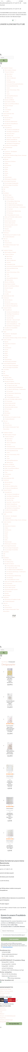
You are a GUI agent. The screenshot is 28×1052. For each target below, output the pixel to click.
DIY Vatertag (9, 213)
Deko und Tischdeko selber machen (13, 217)
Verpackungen (8, 177)
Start (3, 661)
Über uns (5, 238)
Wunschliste (6, 246)
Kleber (6, 169)
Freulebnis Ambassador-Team (12, 244)
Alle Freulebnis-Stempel (10, 70)
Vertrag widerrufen (14, 1023)
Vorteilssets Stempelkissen (11, 123)
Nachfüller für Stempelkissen (13, 143)
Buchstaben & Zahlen (10, 101)
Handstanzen (8, 165)
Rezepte (7, 228)
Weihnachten (9, 97)
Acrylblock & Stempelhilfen (11, 145)
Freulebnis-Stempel (7, 68)
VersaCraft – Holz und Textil (13, 137)
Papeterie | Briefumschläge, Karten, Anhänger (16, 155)
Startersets (7, 119)
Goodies (7, 111)
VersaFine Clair (9, 135)
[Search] (4, 60)
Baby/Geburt (9, 74)
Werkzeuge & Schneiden (10, 179)
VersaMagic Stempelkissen (12, 131)
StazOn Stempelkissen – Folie (13, 141)
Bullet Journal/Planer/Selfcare (12, 103)
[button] (9, 725)
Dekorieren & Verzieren (10, 161)
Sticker (6, 173)
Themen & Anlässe (9, 72)
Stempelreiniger (8, 147)
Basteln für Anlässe (9, 199)
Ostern (8, 88)
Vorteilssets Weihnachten (11, 121)
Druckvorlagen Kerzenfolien (11, 185)
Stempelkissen (8, 127)
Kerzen (6, 167)
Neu (4, 191)
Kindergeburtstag (10, 82)
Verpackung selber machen (11, 225)
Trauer (8, 93)
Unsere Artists (8, 242)
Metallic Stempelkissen (11, 139)
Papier (4, 149)
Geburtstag (9, 76)
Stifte (6, 175)
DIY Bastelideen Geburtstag (13, 201)
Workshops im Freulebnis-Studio (12, 234)
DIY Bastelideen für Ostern (12, 215)
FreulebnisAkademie (9, 236)
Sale (4, 189)
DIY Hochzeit (9, 209)
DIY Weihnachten (9, 197)
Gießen (6, 163)
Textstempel (8, 109)
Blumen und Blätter (9, 99)
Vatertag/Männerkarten (12, 95)
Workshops (6, 232)
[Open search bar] (0, 55)
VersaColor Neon (10, 133)
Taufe (7, 91)
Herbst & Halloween (11, 78)
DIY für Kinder (8, 226)
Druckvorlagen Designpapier (11, 183)
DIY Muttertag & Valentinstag (13, 211)
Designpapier (8, 153)
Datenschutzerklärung (8, 947)
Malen (6, 171)
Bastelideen (6, 193)
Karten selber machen (10, 222)
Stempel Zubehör (7, 125)
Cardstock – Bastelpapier (11, 151)
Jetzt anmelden (14, 939)
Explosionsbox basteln (10, 221)
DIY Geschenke (8, 219)
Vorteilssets (6, 115)
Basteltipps (7, 230)
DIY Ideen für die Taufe (11, 203)
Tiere (6, 107)
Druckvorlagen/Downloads (9, 181)
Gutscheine (6, 187)
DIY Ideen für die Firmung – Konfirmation (16, 207)
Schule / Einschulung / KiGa (12, 90)
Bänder (6, 159)
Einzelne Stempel (9, 105)
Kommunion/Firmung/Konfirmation (14, 84)
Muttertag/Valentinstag (12, 86)
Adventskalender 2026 (8, 113)
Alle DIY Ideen (8, 195)
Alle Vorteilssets (9, 117)
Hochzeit (8, 80)
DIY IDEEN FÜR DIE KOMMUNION (14, 205)
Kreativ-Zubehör (7, 157)
